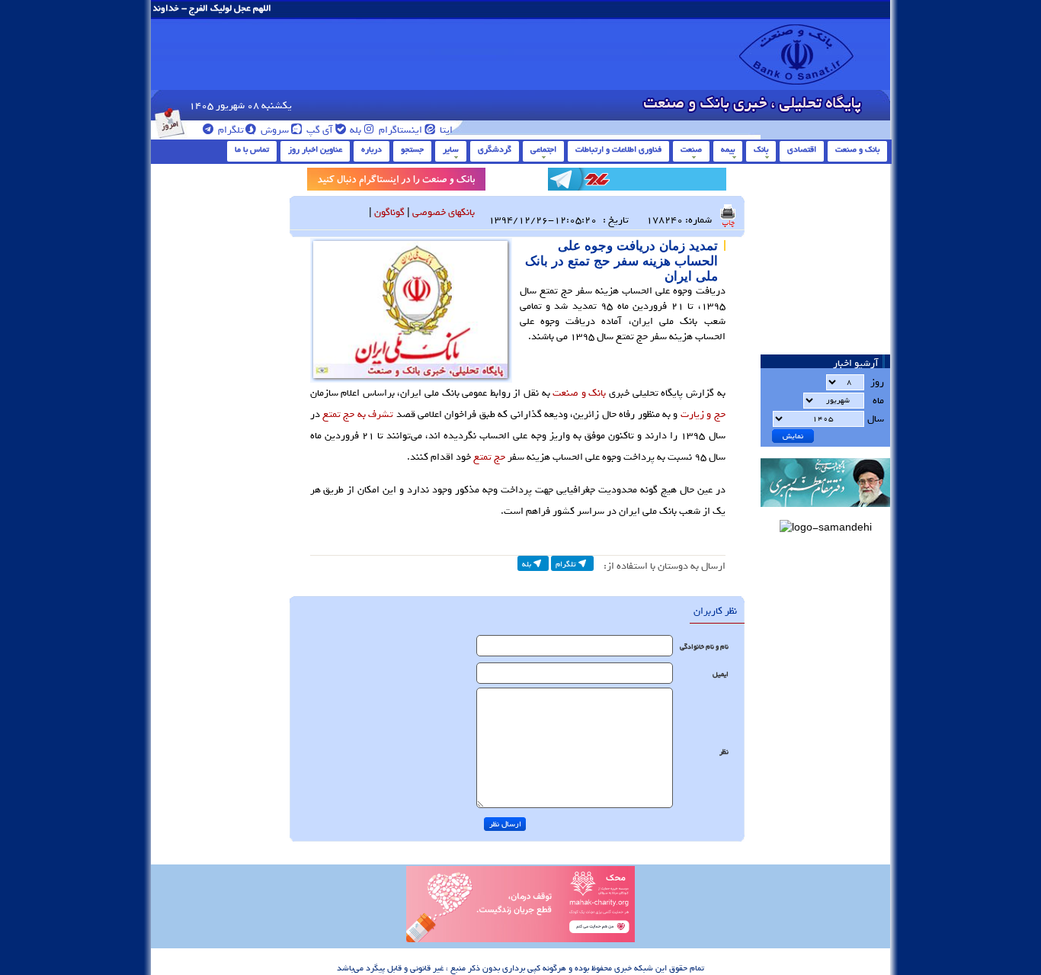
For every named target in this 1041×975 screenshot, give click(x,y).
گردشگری (494, 149)
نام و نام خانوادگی (704, 647)
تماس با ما (252, 149)
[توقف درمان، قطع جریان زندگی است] (520, 940)
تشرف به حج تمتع (357, 414)
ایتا (445, 130)
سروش (273, 130)
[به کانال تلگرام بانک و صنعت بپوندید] (637, 182)
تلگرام (230, 130)
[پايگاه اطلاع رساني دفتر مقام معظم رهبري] (825, 512)
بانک (761, 149)
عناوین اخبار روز (315, 149)
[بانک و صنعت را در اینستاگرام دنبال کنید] (396, 182)
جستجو (412, 149)
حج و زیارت (703, 414)
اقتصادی (801, 149)
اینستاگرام (399, 130)
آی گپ (318, 130)
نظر (724, 752)
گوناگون (389, 212)
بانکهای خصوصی (443, 212)
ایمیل (721, 674)
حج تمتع (489, 457)
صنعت (691, 149)
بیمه (728, 149)
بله (354, 130)
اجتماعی (543, 149)
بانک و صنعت (857, 149)
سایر (451, 149)
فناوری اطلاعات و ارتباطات (618, 149)
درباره (371, 149)
